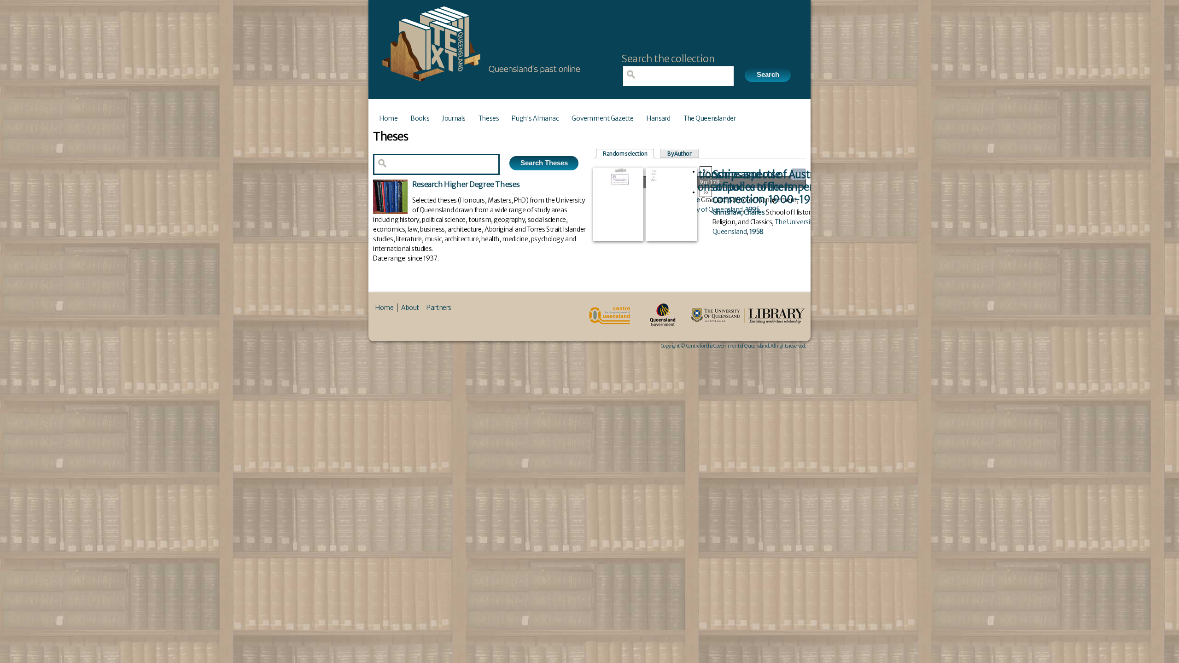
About (410, 307)
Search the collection (668, 58)
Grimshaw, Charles (738, 212)
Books (419, 118)
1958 (756, 231)
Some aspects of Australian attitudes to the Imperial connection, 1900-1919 (774, 187)
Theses (489, 118)
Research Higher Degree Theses (466, 184)
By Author (679, 153)
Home (388, 118)
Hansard (659, 118)
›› (706, 192)
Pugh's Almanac (535, 118)
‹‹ (706, 171)
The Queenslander (709, 118)
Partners (438, 307)
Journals (454, 118)
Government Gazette (602, 118)
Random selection (625, 153)
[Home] (479, 84)
